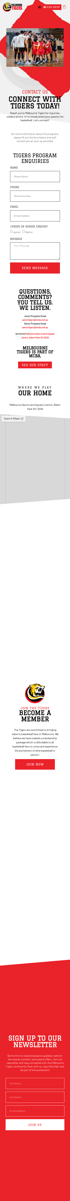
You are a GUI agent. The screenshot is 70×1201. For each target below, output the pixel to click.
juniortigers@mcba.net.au (35, 319)
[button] (39, 7)
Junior (17, 232)
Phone (14, 187)
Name (14, 167)
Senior (29, 232)
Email (14, 206)
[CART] (64, 6)
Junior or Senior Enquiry (29, 226)
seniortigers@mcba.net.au (35, 327)
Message (16, 238)
